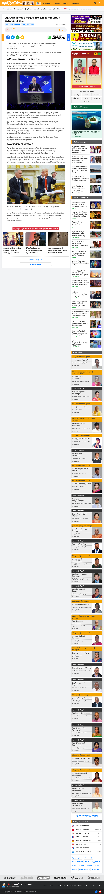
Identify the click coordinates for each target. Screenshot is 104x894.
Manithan (74, 208)
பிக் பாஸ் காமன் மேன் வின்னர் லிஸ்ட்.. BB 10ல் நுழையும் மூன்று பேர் (80, 282)
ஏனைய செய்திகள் (80, 198)
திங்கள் (86, 101)
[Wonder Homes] (86, 46)
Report (63, 30)
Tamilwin (19, 892)
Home (45, 885)
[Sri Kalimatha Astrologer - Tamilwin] (86, 37)
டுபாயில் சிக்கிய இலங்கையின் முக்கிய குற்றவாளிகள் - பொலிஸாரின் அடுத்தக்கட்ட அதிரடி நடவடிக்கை (80, 159)
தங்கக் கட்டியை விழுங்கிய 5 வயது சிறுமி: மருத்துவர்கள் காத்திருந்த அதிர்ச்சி (80, 343)
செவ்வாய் (97, 98)
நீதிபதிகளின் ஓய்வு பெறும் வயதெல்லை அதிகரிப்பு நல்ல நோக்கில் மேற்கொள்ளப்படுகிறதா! (35, 250)
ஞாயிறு (76, 95)
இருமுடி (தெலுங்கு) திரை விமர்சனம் (78, 223)
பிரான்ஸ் (81, 865)
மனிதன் (57, 3)
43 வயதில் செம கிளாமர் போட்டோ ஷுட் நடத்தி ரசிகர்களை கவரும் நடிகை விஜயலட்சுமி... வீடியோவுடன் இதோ (80, 313)
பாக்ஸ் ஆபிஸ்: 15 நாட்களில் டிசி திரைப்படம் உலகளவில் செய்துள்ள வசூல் (80, 243)
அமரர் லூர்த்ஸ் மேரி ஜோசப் (81, 604)
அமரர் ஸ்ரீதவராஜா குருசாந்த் (81, 438)
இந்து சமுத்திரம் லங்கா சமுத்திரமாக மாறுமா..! (86, 133)
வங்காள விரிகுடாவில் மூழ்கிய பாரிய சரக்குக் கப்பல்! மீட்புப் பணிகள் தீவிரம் (79, 169)
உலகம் (36, 9)
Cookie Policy (83, 885)
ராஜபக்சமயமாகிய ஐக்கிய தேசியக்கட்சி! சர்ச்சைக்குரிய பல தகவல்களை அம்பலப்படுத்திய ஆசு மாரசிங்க (79, 149)
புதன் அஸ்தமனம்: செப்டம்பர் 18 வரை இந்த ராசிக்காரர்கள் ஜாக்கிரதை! (80, 263)
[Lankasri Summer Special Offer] (86, 19)
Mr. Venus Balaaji (93, 76)
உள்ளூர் (20, 9)
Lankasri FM (75, 3)
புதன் (86, 98)
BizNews (62, 9)
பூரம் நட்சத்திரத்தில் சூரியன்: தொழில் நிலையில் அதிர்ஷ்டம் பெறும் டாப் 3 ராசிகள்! (79, 204)
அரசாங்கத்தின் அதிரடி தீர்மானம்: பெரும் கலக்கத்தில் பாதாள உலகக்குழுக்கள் (12, 250)
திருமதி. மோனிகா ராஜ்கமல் (77, 77)
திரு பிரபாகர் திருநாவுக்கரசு (81, 713)
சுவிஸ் (74, 865)
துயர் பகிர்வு (77, 352)
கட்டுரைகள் (95, 869)
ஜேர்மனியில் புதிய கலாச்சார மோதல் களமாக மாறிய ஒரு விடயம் (78, 234)
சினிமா (65, 3)
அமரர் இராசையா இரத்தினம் (81, 407)
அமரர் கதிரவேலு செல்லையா (82, 698)
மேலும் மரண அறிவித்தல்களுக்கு (86, 816)
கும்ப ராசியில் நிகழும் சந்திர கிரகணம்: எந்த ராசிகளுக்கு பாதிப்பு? (79, 214)
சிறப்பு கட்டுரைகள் (80, 107)
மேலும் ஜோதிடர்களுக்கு (87, 86)
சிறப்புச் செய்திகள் (80, 142)
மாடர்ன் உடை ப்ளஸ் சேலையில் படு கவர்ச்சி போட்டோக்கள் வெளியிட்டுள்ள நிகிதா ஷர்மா (80, 323)
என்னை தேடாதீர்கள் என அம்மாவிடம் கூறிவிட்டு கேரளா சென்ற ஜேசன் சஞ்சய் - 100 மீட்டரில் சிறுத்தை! (80, 304)
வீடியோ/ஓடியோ (84, 869)
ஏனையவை (86, 9)
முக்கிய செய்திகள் (35, 260)
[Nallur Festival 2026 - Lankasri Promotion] (86, 28)
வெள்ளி (97, 95)
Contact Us (61, 885)
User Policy (71, 885)
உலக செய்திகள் (77, 862)
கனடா (14, 31)
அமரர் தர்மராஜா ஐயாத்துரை (81, 758)
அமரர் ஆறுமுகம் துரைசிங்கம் (82, 360)
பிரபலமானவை (35, 264)
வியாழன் (76, 98)
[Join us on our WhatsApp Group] (56, 37)
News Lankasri (75, 237)
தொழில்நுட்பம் (77, 858)
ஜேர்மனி (90, 865)
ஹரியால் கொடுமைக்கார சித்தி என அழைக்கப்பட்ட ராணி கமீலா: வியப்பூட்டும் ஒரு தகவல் (80, 294)
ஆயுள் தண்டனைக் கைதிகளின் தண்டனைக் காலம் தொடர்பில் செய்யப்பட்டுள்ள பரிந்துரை (57, 250)
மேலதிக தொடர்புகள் (81, 822)
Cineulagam (75, 228)
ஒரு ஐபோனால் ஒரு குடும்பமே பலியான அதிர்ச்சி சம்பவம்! (79, 253)
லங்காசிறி (47, 3)
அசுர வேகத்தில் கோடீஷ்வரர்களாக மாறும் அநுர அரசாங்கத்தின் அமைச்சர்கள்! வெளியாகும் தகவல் (79, 189)
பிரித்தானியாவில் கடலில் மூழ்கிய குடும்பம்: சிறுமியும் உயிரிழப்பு (80, 178)
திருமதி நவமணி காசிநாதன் (81, 653)
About (52, 885)
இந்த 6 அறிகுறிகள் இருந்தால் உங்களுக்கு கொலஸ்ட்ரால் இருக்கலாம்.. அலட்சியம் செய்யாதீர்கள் (80, 333)
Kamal (13, 29)
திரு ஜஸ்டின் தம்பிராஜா (79, 544)
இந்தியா (28, 9)
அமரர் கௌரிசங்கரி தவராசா (81, 484)
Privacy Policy (96, 885)
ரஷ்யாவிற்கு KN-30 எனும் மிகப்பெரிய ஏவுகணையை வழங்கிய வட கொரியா (80, 273)
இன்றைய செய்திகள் (87, 91)
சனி (86, 95)
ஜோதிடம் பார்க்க (80, 54)
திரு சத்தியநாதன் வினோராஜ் (82, 668)
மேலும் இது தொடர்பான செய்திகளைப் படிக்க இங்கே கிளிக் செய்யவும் (35, 229)
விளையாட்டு (74, 9)
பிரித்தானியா (95, 862)
